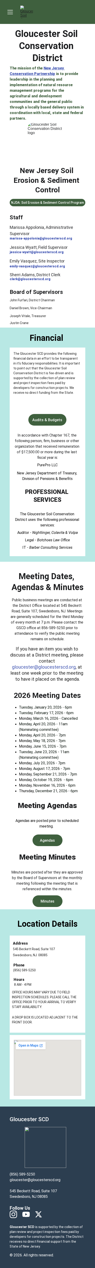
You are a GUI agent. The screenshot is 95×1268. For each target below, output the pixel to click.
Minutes (47, 901)
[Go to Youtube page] (28, 1214)
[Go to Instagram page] (16, 1214)
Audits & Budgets (47, 420)
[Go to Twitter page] (38, 1214)
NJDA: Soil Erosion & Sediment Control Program (47, 202)
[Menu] (10, 12)
